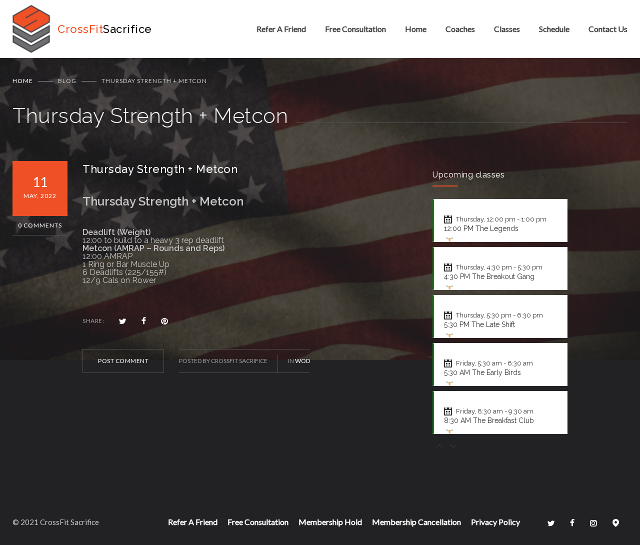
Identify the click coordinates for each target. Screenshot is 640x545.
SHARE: (93, 320)
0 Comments (40, 225)
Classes (507, 29)
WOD (302, 360)
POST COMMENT (123, 360)
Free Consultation (355, 29)
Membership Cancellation (416, 521)
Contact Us (608, 29)
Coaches (460, 29)
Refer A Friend (281, 29)
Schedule (554, 29)
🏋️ (450, 240)
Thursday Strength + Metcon (160, 169)
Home (415, 29)
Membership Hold (330, 521)
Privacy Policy (495, 521)
